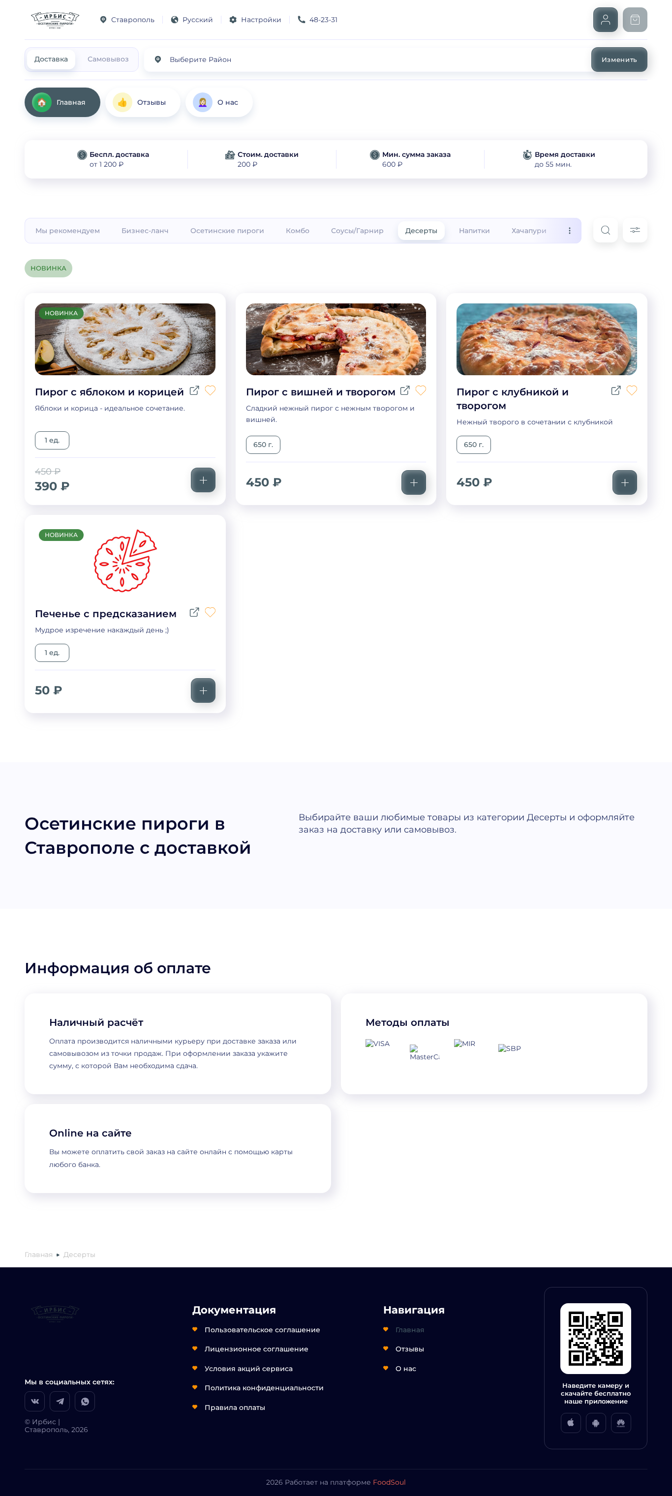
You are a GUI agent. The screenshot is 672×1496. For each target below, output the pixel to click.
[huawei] (621, 1423)
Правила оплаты (235, 1407)
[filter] (635, 230)
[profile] (605, 19)
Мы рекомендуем (67, 230)
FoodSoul (389, 1482)
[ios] (571, 1423)
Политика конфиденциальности (264, 1387)
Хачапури (529, 230)
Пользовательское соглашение (262, 1329)
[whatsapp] (85, 1401)
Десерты (421, 230)
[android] (596, 1423)
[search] (605, 230)
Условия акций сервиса (249, 1368)
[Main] (54, 19)
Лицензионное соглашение (256, 1349)
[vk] (35, 1401)
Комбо (297, 230)
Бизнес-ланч (145, 230)
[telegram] (60, 1401)
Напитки (474, 230)
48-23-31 (323, 19)
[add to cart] (203, 480)
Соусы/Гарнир (357, 230)
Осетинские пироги (227, 230)
